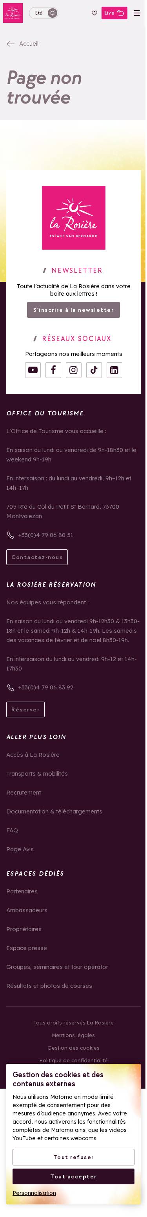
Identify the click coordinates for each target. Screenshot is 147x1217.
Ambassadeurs (26, 910)
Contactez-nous (37, 557)
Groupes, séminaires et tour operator (57, 967)
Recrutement (23, 792)
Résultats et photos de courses (49, 985)
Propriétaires (24, 929)
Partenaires (22, 891)
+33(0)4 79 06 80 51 (45, 535)
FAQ (12, 830)
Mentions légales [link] (73, 1035)
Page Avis (20, 849)
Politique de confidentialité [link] (74, 1060)
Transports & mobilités (37, 773)
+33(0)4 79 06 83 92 (45, 687)
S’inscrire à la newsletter (73, 309)
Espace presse (26, 948)
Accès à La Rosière (33, 754)
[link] (73, 218)
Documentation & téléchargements (54, 811)
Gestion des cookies (73, 1048)
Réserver (25, 709)
